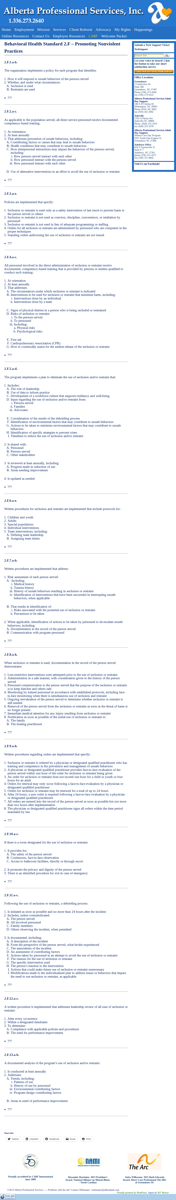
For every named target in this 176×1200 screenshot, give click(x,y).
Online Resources (15, 36)
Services (59, 29)
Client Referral (80, 29)
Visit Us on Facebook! (147, 163)
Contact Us (41, 36)
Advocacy (103, 29)
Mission (43, 29)
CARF (93, 36)
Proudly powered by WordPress (132, 1192)
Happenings (143, 29)
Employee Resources (69, 36)
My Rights (122, 29)
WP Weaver (163, 1192)
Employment (24, 29)
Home (6, 29)
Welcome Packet (114, 36)
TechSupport (141, 49)
